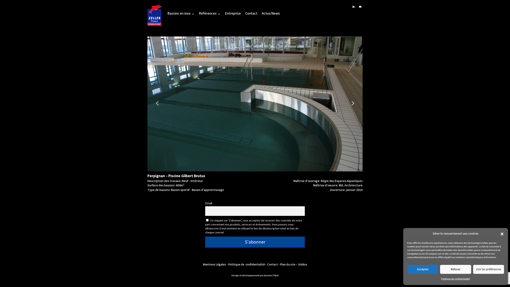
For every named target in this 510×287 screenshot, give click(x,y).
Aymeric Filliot (271, 275)
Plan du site (287, 264)
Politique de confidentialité (455, 279)
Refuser (455, 269)
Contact (251, 14)
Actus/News (271, 14)
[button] (502, 234)
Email (208, 203)
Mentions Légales (214, 264)
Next (350, 100)
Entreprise (233, 14)
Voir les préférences (488, 269)
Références (208, 14)
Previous (154, 100)
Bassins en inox (178, 14)
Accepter (423, 269)
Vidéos (302, 264)
